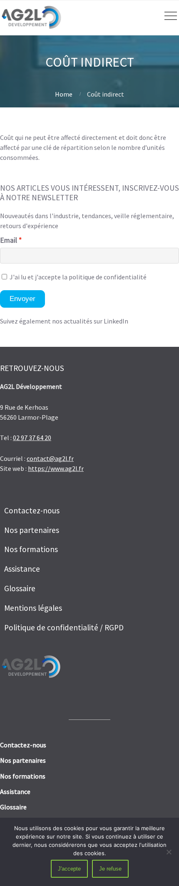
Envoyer (22, 299)
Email (8, 240)
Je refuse (110, 869)
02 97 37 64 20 (32, 437)
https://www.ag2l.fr (56, 468)
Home (63, 94)
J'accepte (69, 869)
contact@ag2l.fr (50, 458)
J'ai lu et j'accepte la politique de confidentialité (77, 277)
